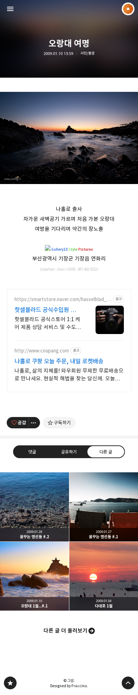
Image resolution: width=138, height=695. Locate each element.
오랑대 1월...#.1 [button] (34, 576)
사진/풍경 (87, 53)
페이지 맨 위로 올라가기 (128, 682)
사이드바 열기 (10, 8)
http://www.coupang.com (42, 351)
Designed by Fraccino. (69, 685)
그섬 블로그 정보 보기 (128, 8)
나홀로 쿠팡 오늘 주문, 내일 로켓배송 (59, 361)
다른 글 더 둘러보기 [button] (65, 630)
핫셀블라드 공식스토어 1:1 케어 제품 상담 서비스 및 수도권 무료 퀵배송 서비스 (48, 323)
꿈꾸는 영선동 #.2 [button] (34, 506)
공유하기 (69, 452)
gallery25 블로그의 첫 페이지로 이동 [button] (69, 8)
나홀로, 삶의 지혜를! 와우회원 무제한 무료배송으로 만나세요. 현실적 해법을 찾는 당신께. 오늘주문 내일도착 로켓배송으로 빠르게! (69, 375)
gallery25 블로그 (10, 682)
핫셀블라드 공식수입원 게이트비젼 (48, 310)
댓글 (32, 452)
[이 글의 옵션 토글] (34, 422)
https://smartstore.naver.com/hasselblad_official (63, 299)
